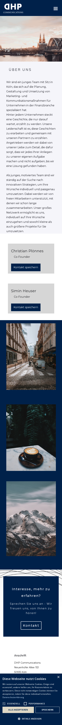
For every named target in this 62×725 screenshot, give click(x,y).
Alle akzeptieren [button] (18, 709)
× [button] (58, 677)
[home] (13, 8)
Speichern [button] (48, 709)
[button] (55, 8)
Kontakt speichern (26, 267)
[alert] (31, 699)
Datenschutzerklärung (13, 697)
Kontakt (31, 625)
